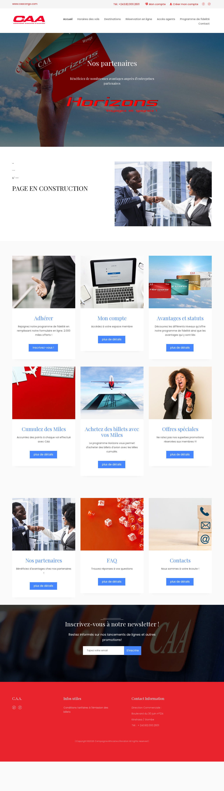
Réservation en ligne (139, 19)
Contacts (180, 560)
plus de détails (111, 339)
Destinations (112, 19)
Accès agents (166, 19)
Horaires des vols (88, 19)
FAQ (112, 560)
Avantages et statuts (180, 318)
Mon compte (112, 318)
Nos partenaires (43, 560)
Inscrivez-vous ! (43, 348)
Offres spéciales (180, 428)
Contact (204, 23)
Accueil (67, 19)
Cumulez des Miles (44, 428)
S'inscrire (133, 650)
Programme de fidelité (195, 19)
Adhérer (43, 318)
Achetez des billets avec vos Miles (112, 431)
